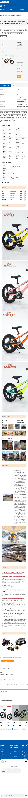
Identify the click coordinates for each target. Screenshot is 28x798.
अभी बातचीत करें (15, 23)
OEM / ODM (17, 754)
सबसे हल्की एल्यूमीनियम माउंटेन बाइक (7, 661)
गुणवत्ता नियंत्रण (2, 23)
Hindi (22, 9)
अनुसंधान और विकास (18, 756)
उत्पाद (6, 15)
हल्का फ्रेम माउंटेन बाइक (7, 657)
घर (3, 15)
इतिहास (11, 756)
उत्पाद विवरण (15, 85)
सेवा (11, 758)
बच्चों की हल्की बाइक (3, 757)
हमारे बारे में (13, 15)
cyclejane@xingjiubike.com (10, 5)
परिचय (11, 753)
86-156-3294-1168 (7, 9)
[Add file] (2, 795)
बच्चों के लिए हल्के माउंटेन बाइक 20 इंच (1, 726)
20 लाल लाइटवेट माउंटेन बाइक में (14, 725)
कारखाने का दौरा (18, 15)
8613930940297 (11, 677)
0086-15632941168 (9, 674)
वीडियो (9, 15)
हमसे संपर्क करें (8, 23)
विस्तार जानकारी (5, 85)
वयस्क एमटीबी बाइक (17, 657)
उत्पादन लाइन (16, 751)
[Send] (26, 795)
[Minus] (26, 761)
